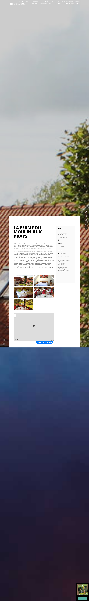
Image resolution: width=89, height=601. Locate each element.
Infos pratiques (75, 4)
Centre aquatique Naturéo (67, 1)
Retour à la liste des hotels (45, 342)
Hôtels (18, 221)
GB (58, 1)
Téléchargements (35, 1)
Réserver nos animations (82, 598)
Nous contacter (52, 1)
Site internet (63, 240)
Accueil (14, 221)
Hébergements (34, 3)
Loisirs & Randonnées (68, 3)
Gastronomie (43, 3)
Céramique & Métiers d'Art (55, 3)
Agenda (77, 3)
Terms (52, 340)
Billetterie (77, 1)
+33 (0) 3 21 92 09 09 (24, 1)
